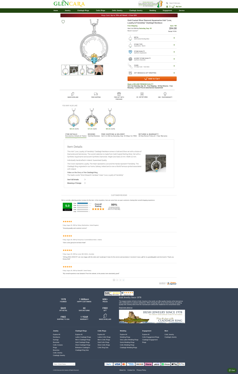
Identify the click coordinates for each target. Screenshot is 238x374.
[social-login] (167, 6)
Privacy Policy (141, 370)
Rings (55, 347)
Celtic (57, 353)
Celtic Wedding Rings (127, 345)
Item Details (75, 135)
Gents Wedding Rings (127, 342)
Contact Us (131, 370)
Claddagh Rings (81, 331)
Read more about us (125, 308)
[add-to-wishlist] (63, 22)
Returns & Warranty (153, 135)
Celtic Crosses (58, 345)
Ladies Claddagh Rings (83, 337)
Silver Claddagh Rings (82, 345)
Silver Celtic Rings (104, 345)
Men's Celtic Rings (104, 340)
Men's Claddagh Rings (82, 340)
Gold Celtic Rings (103, 342)
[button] (65, 70)
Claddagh (59, 355)
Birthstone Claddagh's (82, 347)
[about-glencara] (152, 317)
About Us (122, 370)
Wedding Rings (125, 337)
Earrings (56, 340)
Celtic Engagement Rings (150, 337)
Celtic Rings (102, 331)
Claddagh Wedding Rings (128, 347)
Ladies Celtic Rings (104, 337)
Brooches (56, 350)
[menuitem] (55, 10)
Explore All (56, 334)
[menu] (119, 10)
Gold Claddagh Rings (82, 342)
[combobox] (174, 3)
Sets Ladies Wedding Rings (129, 340)
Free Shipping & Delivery (119, 135)
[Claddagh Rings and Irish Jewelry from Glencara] (70, 4)
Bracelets (56, 342)
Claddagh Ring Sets (82, 350)
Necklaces (56, 337)
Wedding (123, 331)
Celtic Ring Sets (103, 347)
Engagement (146, 331)
